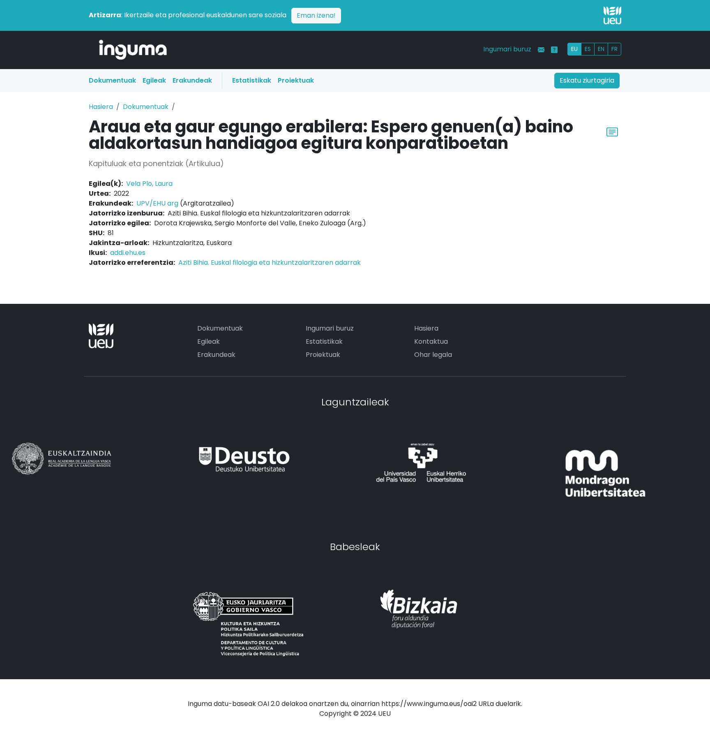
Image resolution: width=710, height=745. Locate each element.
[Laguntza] (554, 49)
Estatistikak (251, 80)
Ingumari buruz (507, 49)
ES (588, 49)
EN (601, 49)
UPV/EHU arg (157, 203)
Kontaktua (431, 341)
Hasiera (101, 106)
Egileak (154, 80)
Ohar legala (433, 354)
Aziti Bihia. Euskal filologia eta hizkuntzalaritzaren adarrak (269, 262)
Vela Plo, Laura (149, 183)
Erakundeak (192, 80)
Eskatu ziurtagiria (587, 80)
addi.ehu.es (127, 252)
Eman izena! (316, 15)
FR (614, 49)
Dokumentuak (112, 80)
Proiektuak (296, 80)
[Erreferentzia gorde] (612, 131)
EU (574, 49)
